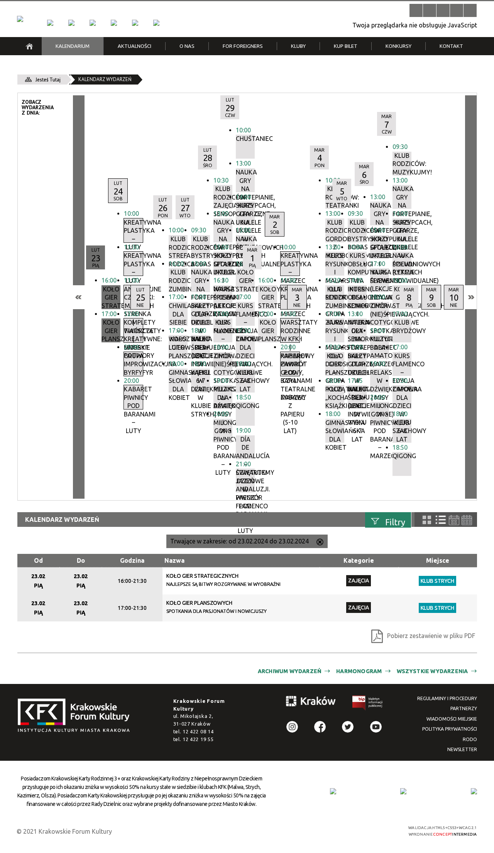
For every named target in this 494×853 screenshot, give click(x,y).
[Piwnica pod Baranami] (135, 23)
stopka (76, 715)
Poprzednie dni (79, 297)
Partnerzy (463, 708)
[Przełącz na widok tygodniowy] (454, 520)
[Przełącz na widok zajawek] (427, 520)
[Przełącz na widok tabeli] (441, 520)
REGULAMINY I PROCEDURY (447, 698)
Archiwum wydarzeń (289, 671)
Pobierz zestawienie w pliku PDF (431, 635)
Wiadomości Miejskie (451, 718)
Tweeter (348, 727)
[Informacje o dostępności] (429, 10)
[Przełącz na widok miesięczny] (467, 520)
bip (367, 704)
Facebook (320, 727)
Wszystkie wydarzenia (432, 671)
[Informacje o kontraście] (470, 10)
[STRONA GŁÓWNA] (29, 46)
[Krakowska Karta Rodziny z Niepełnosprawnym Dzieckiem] (403, 791)
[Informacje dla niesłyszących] (456, 10)
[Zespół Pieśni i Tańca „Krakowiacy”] (156, 23)
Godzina (132, 560)
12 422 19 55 (198, 739)
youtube (376, 727)
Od (38, 560)
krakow (311, 702)
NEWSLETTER (462, 749)
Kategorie (358, 560)
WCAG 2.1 (373, 830)
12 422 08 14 (198, 731)
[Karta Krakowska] (474, 791)
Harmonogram (359, 671)
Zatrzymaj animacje (416, 10)
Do (81, 560)
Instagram (292, 727)
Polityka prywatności (449, 728)
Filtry (395, 522)
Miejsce (437, 560)
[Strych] (114, 23)
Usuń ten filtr (320, 543)
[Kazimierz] (93, 23)
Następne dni (471, 297)
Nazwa (174, 560)
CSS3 (349, 830)
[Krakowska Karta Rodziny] (333, 791)
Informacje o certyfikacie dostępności (253, 831)
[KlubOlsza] (71, 23)
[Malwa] (50, 23)
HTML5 (337, 830)
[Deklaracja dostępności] (443, 10)
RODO (470, 739)
